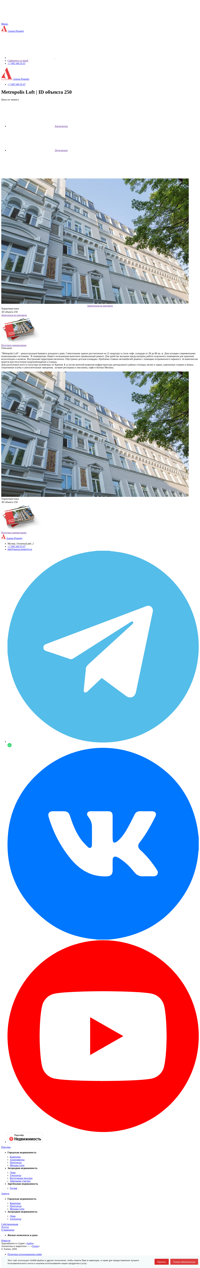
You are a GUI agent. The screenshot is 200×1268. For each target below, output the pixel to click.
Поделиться (61, 150)
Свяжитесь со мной (18, 60)
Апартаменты (17, 1159)
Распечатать (61, 126)
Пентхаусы (16, 1162)
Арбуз (30, 1243)
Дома (12, 1172)
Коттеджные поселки (21, 1178)
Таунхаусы (15, 1175)
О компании (7, 1230)
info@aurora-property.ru (20, 549)
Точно (35, 1246)
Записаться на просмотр (100, 305)
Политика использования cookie (25, 1254)
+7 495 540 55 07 (16, 63)
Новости (5, 1240)
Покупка (6, 1147)
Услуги (5, 1227)
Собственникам (9, 1224)
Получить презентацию (13, 345)
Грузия (13, 1188)
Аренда (5, 1193)
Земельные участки (20, 1181)
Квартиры (15, 1157)
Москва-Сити (17, 1165)
